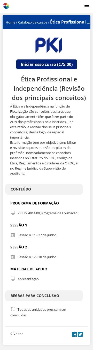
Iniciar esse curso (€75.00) (47, 64)
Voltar (18, 333)
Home (10, 22)
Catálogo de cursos (32, 22)
